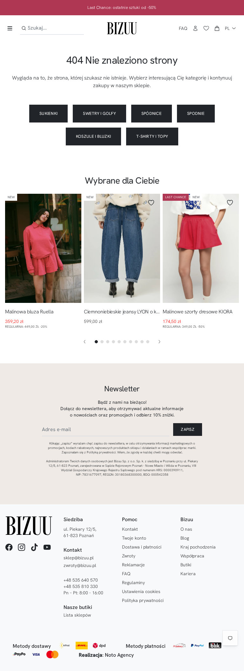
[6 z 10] (124, 341)
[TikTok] (34, 547)
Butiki (185, 565)
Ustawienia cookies (141, 591)
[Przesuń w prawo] (159, 342)
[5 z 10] (119, 341)
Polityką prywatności (101, 452)
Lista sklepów (77, 615)
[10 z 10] (147, 341)
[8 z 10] (136, 341)
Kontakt (130, 529)
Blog (184, 538)
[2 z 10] (102, 341)
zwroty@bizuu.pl (80, 565)
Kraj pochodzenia (198, 547)
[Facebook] (9, 547)
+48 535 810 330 (81, 586)
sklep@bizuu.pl (79, 558)
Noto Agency (119, 655)
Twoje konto (134, 538)
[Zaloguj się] (195, 28)
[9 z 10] (142, 341)
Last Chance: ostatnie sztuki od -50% (121, 7)
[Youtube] (47, 547)
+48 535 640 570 (81, 580)
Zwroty (128, 556)
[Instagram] (21, 547)
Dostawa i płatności (141, 547)
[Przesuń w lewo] (84, 342)
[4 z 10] (113, 341)
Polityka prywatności (143, 600)
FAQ (183, 28)
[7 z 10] (130, 341)
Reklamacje (133, 565)
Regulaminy (133, 582)
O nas (186, 529)
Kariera (188, 574)
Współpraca (192, 556)
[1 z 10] (96, 341)
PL (227, 28)
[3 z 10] (107, 341)
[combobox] (52, 28)
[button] (217, 28)
